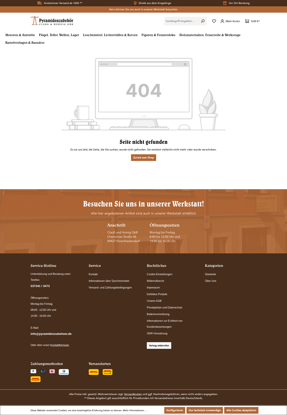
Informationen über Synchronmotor (109, 280)
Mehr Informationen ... (135, 410)
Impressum (153, 287)
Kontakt (93, 274)
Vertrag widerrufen (159, 345)
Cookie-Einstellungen (159, 274)
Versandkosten (133, 394)
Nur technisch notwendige (205, 410)
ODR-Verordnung (157, 333)
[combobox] (181, 21)
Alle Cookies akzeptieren (241, 410)
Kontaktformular (59, 345)
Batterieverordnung (158, 314)
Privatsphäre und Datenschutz (164, 307)
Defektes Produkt (157, 294)
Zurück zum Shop (143, 157)
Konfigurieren (174, 410)
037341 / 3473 (40, 286)
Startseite (210, 274)
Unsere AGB (154, 300)
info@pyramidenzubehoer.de (51, 334)
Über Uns (210, 280)
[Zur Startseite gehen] (52, 20)
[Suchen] (203, 21)
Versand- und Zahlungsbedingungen (110, 287)
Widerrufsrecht (155, 280)
